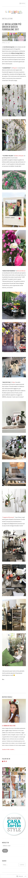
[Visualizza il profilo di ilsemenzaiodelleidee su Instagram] (4, 761)
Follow (5, 850)
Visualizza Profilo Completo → (8, 749)
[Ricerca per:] (10, 864)
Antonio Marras (21, 271)
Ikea (14, 382)
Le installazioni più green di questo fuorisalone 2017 (11, 27)
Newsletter (5, 843)
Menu (23, 3)
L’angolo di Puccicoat (8, 517)
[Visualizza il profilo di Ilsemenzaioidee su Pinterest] (6, 761)
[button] (6, 771)
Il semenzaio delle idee (8, 726)
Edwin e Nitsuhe (19, 155)
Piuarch (15, 68)
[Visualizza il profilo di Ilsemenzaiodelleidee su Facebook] (2, 761)
